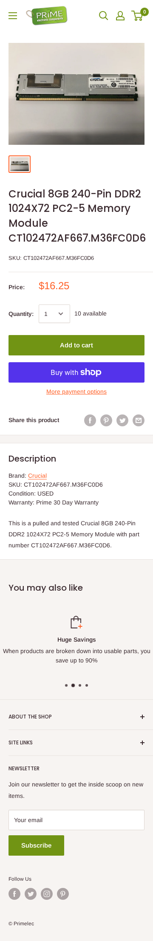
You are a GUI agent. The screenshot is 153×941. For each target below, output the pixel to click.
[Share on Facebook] (90, 420)
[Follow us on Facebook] (14, 894)
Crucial (37, 475)
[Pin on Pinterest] (106, 420)
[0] (137, 16)
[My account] (120, 15)
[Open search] (103, 15)
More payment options (76, 391)
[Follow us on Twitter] (31, 894)
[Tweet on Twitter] (122, 420)
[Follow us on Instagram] (47, 894)
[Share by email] (138, 420)
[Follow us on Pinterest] (63, 894)
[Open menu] (12, 15)
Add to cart (76, 345)
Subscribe (36, 845)
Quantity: (21, 313)
